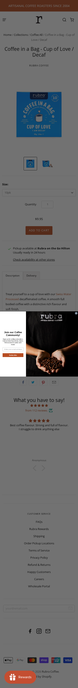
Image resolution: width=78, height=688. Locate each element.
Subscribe (13, 355)
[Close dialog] (76, 313)
